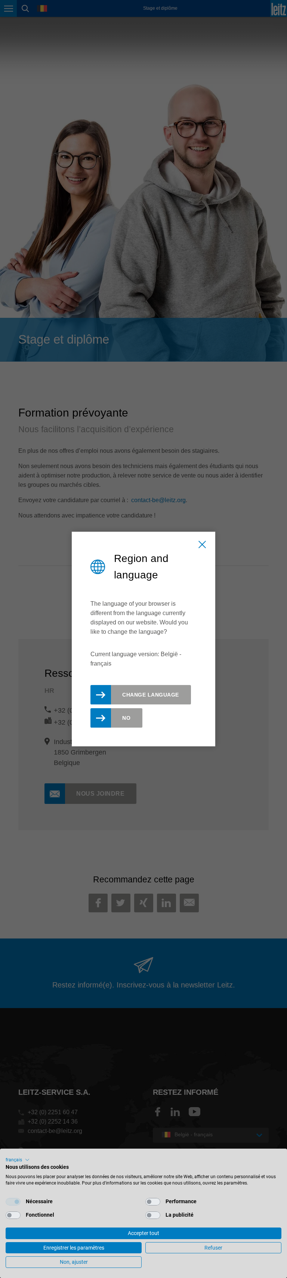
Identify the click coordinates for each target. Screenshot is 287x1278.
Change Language (150, 695)
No (126, 718)
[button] (18, 1160)
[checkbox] (13, 1201)
